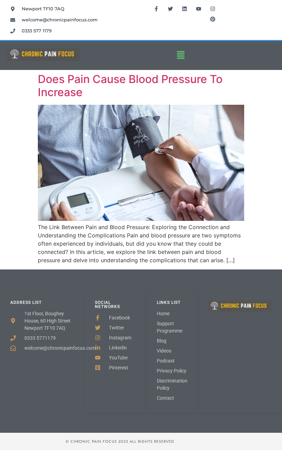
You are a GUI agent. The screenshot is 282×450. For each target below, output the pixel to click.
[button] (181, 55)
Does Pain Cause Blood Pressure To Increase (130, 85)
